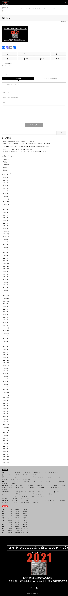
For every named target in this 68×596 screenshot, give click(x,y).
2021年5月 (5, 346)
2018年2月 (5, 451)
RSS (37, 588)
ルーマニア (39, 485)
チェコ (21, 485)
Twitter (31, 588)
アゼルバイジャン (42, 491)
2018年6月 (5, 440)
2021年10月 (6, 333)
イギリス (9, 472)
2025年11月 (6, 201)
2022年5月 (5, 314)
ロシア (5, 489)
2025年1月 (5, 228)
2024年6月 (5, 247)
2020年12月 (6, 360)
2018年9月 (5, 432)
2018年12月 (6, 424)
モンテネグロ (23, 487)
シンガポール (40, 496)
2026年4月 (5, 188)
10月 (3, 528)
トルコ (51, 491)
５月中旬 (17, 518)
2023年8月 (5, 274)
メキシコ (28, 500)
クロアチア (35, 481)
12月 (3, 532)
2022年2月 (5, 322)
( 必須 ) (6, 92)
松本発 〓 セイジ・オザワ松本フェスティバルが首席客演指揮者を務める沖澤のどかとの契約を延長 (26, 143)
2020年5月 (5, 379)
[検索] (61, 2)
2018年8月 (5, 435)
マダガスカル (34, 494)
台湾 (27, 496)
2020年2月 (5, 387)
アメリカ (20, 500)
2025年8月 (5, 209)
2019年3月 (5, 416)
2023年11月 (6, 266)
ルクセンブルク (41, 477)
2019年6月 (5, 408)
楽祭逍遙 (5, 167)
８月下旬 (25, 524)
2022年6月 (5, 311)
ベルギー (24, 477)
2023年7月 (5, 277)
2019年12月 (6, 392)
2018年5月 (5, 443)
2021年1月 (5, 357)
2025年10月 (6, 204)
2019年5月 (5, 411)
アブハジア (23, 491)
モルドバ (49, 487)
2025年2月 (5, 226)
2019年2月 (5, 419)
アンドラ (9, 477)
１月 (3, 509)
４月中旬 (17, 515)
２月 (3, 511)
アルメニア (31, 491)
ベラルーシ (58, 487)
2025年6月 (5, 215)
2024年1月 (5, 260)
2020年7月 (5, 373)
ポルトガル (28, 479)
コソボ (63, 485)
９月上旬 (9, 526)
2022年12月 (6, 295)
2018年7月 (5, 438)
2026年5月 (5, 185)
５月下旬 (25, 518)
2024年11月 (6, 234)
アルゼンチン (35, 502)
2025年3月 (5, 223)
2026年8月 (5, 177)
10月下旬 (25, 528)
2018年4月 (5, 446)
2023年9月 (5, 271)
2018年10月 (6, 430)
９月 (3, 526)
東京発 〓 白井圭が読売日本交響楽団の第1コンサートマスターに (18, 141)
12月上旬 (9, 532)
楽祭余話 (5, 170)
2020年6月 (5, 376)
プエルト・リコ (37, 500)
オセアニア (5, 498)
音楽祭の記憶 (6, 164)
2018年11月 (6, 427)
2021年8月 (5, 338)
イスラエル (59, 491)
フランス (16, 477)
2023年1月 (5, 293)
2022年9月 (5, 303)
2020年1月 (5, 389)
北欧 (3, 472)
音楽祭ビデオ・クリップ (9, 159)
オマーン (26, 494)
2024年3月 (5, 255)
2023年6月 (5, 279)
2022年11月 (6, 298)
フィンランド (54, 472)
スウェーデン (7, 475)
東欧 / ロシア (5, 485)
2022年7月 (5, 309)
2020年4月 (5, 381)
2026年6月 (5, 183)
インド (10, 496)
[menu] (65, 2)
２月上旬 (9, 511)
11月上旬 (9, 530)
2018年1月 (5, 454)
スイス (5, 479)
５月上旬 (9, 518)
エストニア (16, 475)
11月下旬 (25, 530)
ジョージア (15, 491)
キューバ (46, 500)
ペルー (27, 502)
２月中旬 (17, 511)
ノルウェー (45, 472)
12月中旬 (17, 532)
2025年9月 (5, 207)
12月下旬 (25, 532)
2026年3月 (5, 191)
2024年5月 (5, 250)
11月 (3, 530)
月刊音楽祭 (30, 593)
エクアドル (62, 500)
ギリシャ (53, 481)
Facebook (34, 588)
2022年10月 (6, 301)
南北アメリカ (5, 500)
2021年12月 (6, 328)
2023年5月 (5, 282)
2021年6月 (5, 344)
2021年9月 (5, 336)
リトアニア (33, 475)
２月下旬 (25, 511)
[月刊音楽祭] (5, 2)
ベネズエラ (54, 500)
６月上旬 (9, 520)
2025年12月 (6, 199)
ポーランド (32, 487)
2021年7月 (5, 341)
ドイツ (49, 477)
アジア (4, 496)
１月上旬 (9, 509)
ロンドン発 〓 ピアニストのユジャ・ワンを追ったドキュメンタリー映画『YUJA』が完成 (24, 151)
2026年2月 (5, 193)
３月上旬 (9, 513)
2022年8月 (5, 306)
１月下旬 (25, 509)
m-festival (10, 63)
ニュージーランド (25, 498)
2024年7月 (5, 244)
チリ (22, 502)
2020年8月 (5, 371)
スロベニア (26, 481)
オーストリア (58, 477)
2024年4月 (5, 252)
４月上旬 (9, 515)
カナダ (13, 500)
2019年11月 (6, 395)
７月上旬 (9, 522)
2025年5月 (5, 217)
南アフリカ (51, 494)
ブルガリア (48, 485)
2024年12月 (6, 231)
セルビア (56, 485)
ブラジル (15, 502)
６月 (3, 520)
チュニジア (43, 494)
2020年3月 (5, 384)
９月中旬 (17, 526)
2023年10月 (6, 268)
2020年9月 (5, 368)
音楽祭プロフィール (8, 162)
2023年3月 (5, 287)
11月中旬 (17, 530)
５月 (3, 518)
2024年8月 (5, 242)
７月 (3, 522)
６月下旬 (25, 520)
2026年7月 (5, 180)
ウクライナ (41, 487)
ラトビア (25, 475)
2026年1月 (5, 196)
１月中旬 (17, 509)
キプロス (6, 483)
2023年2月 (5, 290)
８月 (3, 524)
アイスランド (36, 472)
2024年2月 (5, 258)
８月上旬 (9, 524)
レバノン (6, 494)
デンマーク (27, 472)
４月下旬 (25, 515)
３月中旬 (17, 513)
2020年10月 (6, 365)
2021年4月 (5, 349)
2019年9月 (5, 400)
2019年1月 (5, 422)
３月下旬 (25, 513)
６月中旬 (17, 520)
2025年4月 (5, 220)
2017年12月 (6, 456)
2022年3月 (5, 320)
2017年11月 (6, 459)
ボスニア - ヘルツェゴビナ (10, 487)
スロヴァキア (30, 485)
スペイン (19, 479)
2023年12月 (6, 263)
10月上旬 (9, 528)
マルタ (13, 483)
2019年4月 (5, 414)
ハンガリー (14, 485)
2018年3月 (5, 448)
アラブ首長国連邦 (16, 494)
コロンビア (7, 502)
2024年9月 (5, 239)
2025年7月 (5, 212)
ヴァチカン (10, 481)
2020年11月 (6, 363)
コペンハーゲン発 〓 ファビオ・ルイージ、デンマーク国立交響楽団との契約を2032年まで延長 (26, 146)
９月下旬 (25, 526)
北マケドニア (44, 481)
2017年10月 (6, 462)
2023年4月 (5, 285)
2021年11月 (6, 330)
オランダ (31, 477)
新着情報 (6, 7)
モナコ (12, 479)
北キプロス (61, 481)
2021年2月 (5, 354)
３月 (3, 513)
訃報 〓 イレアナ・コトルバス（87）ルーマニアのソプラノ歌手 (18, 149)
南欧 (3, 481)
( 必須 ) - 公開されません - (11, 97)
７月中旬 (17, 522)
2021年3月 (5, 352)
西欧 (3, 477)
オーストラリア (14, 498)
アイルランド (18, 472)
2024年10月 (6, 236)
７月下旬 (25, 522)
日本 (16, 496)
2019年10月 (6, 397)
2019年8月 (5, 403)
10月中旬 (17, 528)
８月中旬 (17, 524)
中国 (22, 496)
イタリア (18, 481)
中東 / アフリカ (6, 491)
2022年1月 (5, 325)
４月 (3, 515)
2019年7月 (5, 405)
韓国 (33, 496)
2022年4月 (5, 317)
